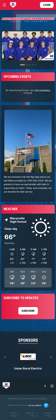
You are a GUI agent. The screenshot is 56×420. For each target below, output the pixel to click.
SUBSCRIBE (28, 310)
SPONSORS (28, 340)
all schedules (42, 90)
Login (46, 4)
